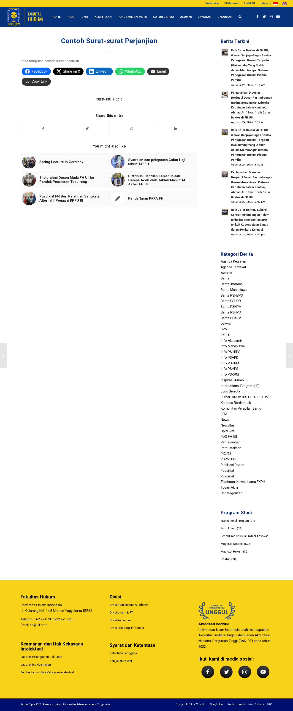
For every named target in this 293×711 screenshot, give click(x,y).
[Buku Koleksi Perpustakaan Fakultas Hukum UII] (3, 355)
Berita (225, 278)
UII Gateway (231, 3)
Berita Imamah (232, 284)
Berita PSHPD (231, 301)
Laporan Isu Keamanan (36, 664)
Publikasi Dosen (232, 465)
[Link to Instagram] (271, 16)
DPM (224, 329)
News (225, 420)
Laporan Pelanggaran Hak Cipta (41, 656)
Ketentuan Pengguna (123, 653)
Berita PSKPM (231, 318)
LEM (224, 414)
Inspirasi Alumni (232, 380)
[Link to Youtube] (278, 16)
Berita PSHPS (231, 312)
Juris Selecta (230, 391)
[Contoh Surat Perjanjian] (289, 355)
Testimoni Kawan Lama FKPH (243, 482)
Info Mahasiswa (233, 346)
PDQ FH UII (229, 436)
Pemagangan (230, 442)
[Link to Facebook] (257, 16)
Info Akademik (231, 341)
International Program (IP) (240, 386)
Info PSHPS (229, 369)
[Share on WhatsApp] (132, 128)
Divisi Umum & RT (121, 612)
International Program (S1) (238, 520)
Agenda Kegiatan (233, 261)
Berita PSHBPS (232, 295)
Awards (226, 273)
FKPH (225, 335)
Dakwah (226, 323)
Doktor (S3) (228, 559)
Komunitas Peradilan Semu (241, 408)
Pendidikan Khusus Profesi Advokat (244, 536)
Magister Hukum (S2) (235, 551)
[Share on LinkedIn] (176, 128)
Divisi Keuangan (120, 620)
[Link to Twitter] (264, 16)
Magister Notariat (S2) (235, 543)
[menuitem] (212, 3)
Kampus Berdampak (236, 403)
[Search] (240, 17)
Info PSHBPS (230, 352)
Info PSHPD (229, 358)
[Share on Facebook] (43, 128)
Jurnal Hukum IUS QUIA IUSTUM (245, 397)
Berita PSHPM (231, 307)
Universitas (212, 3)
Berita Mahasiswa (234, 290)
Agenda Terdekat (233, 267)
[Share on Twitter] (87, 128)
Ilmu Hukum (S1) (231, 528)
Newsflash (228, 425)
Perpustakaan (231, 448)
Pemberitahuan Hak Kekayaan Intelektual (47, 672)
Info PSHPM (230, 363)
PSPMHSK (228, 459)
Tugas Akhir (229, 487)
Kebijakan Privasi (121, 661)
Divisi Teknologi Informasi (127, 627)
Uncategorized (231, 493)
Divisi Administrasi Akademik (129, 604)
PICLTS (226, 454)
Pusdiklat (227, 471)
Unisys (264, 3)
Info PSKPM (230, 374)
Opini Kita (228, 431)
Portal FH (249, 3)
